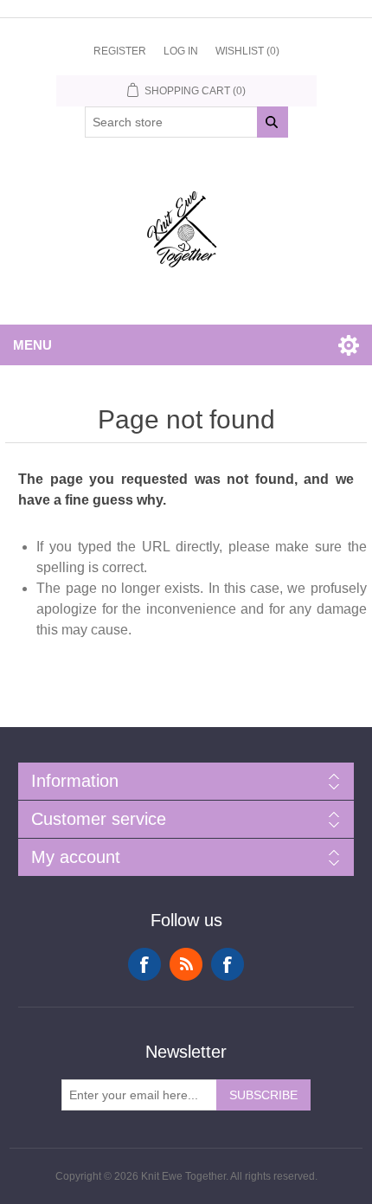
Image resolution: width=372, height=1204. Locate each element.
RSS (186, 964)
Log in (181, 51)
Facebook (144, 964)
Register (119, 51)
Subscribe (263, 1095)
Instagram (227, 964)
